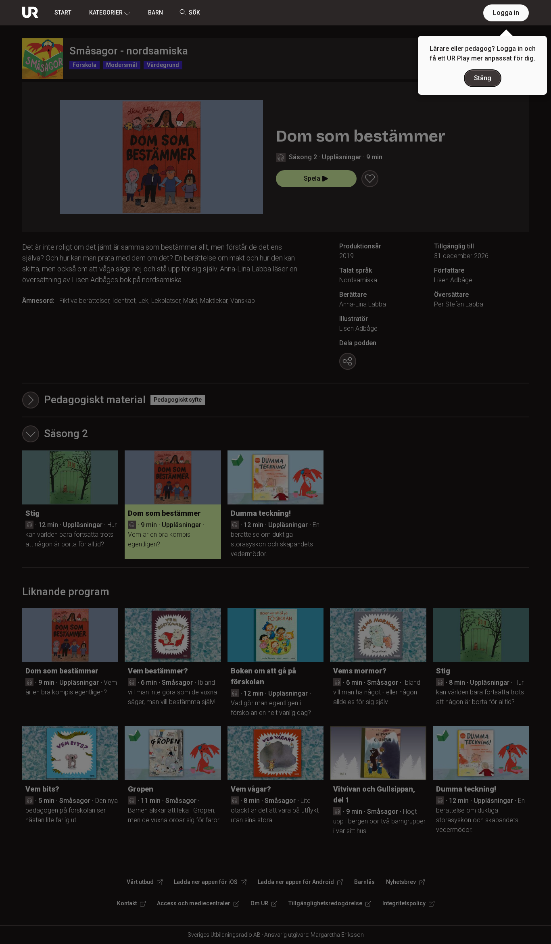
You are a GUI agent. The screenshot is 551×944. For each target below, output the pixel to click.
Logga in (506, 13)
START (62, 12)
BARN (155, 12)
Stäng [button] (482, 78)
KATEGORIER (106, 12)
